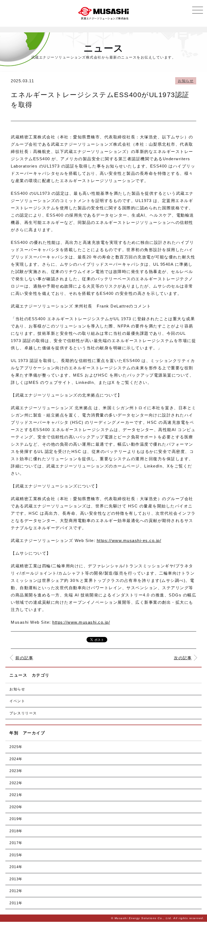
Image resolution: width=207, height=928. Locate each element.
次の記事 (183, 658)
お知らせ (186, 81)
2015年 (16, 855)
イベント (17, 701)
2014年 (16, 867)
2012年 (16, 891)
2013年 (16, 879)
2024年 (16, 759)
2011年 (16, 903)
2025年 (16, 747)
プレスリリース (23, 713)
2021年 (16, 795)
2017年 (16, 843)
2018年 (16, 831)
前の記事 (24, 658)
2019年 (16, 819)
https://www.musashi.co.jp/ (81, 622)
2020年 (16, 807)
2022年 (16, 783)
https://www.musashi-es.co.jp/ (129, 540)
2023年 (16, 771)
